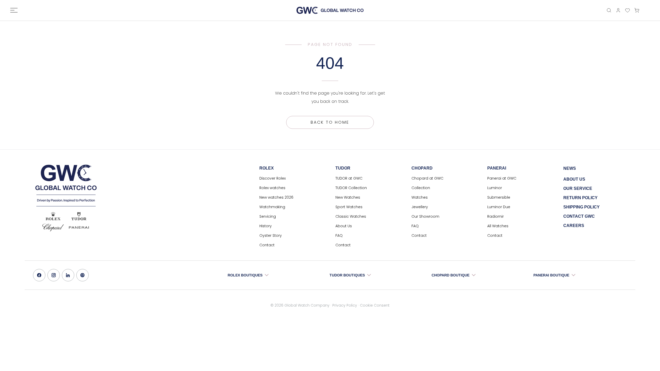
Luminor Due (498, 206)
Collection (420, 187)
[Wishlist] (627, 10)
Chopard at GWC (427, 178)
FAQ (339, 235)
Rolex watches (272, 187)
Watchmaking (272, 206)
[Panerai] (79, 227)
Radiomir (495, 216)
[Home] (330, 10)
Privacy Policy (344, 305)
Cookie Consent (375, 305)
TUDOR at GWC (348, 178)
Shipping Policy (581, 207)
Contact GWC (579, 216)
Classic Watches (350, 216)
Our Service (577, 188)
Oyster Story (270, 235)
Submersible (498, 197)
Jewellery (419, 206)
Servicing (267, 216)
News (569, 168)
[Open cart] (638, 10)
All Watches (497, 226)
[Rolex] (53, 216)
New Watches (347, 197)
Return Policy (580, 198)
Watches (419, 197)
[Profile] (618, 10)
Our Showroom (425, 216)
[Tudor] (79, 216)
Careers (573, 225)
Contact (267, 245)
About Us (343, 226)
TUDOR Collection (351, 187)
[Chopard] (53, 227)
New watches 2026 (276, 197)
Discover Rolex (272, 178)
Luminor (494, 187)
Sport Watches (348, 206)
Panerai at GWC (501, 178)
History (265, 226)
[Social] (39, 275)
